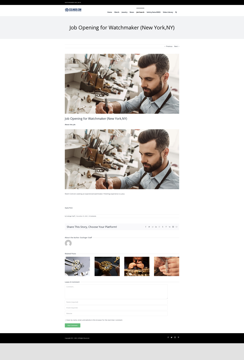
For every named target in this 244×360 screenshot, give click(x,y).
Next (176, 46)
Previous (169, 46)
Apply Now (69, 208)
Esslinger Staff (71, 216)
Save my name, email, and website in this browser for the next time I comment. (95, 320)
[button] (176, 12)
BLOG (79, 2)
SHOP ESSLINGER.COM (71, 2)
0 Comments (92, 216)
